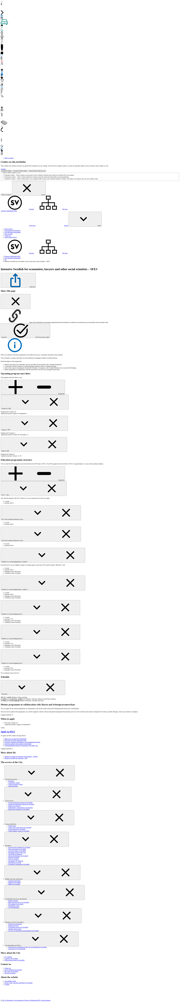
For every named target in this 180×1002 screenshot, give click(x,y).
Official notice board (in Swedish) (14, 960)
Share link (32, 287)
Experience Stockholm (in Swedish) (19, 864)
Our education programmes (12, 232)
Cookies (3, 169)
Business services (13, 925)
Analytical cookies (51, 179)
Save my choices (6, 194)
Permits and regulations (15, 924)
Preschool (11, 781)
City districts (8, 957)
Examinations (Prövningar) (12, 230)
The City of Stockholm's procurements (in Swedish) (23, 930)
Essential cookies (39, 175)
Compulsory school (14, 783)
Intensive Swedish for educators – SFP (15, 758)
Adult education (13, 786)
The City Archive (13, 859)
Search (66, 225)
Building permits (13, 900)
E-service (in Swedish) (11, 958)
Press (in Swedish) (9, 973)
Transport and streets (14, 881)
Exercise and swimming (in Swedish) (19, 847)
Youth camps (12, 826)
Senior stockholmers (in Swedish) (18, 856)
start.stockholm (45, 1000)
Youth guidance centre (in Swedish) (18, 831)
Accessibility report (10, 981)
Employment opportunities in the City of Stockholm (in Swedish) (27, 947)
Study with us (8, 229)
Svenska (31, 209)
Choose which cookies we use (37, 171)
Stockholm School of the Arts (17, 852)
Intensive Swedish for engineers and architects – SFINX (21, 756)
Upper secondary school (15, 784)
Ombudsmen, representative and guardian (20, 807)
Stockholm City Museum (15, 861)
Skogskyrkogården (13, 857)
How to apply (8, 234)
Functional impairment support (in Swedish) (21, 804)
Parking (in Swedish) (14, 882)
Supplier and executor (14, 929)
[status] (25, 330)
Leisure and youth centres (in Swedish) (19, 827)
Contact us (7, 235)
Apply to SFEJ (8, 731)
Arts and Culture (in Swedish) (17, 851)
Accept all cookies (7, 171)
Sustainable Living (13, 906)
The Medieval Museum (15, 854)
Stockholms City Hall (14, 862)
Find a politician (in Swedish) (13, 970)
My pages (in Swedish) (11, 971)
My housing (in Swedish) (15, 904)
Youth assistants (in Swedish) (17, 829)
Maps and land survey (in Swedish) (18, 902)
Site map (65, 209)
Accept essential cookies (20, 171)
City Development (13, 907)
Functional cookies (36, 177)
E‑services (32, 225)
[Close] (15, 301)
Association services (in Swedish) (18, 927)
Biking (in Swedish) (14, 884)
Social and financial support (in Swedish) (20, 802)
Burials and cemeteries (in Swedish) (18, 809)
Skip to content (8, 158)
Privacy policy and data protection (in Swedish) (18, 983)
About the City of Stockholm (16, 949)
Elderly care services (14, 806)
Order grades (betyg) (10, 237)
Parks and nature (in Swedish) (17, 849)
